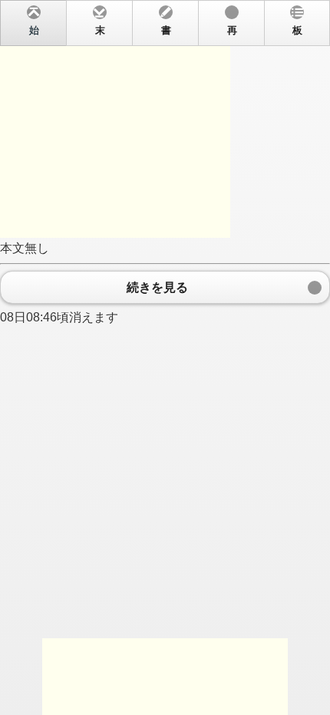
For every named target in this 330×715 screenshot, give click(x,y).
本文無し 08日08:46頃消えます (151, 174)
